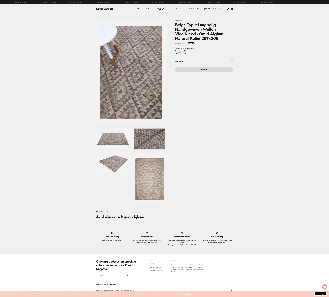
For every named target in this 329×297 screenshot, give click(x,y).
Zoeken (152, 260)
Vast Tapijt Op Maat (160, 9)
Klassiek (140, 9)
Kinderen (149, 9)
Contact (191, 9)
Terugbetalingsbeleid (156, 270)
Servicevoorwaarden (156, 267)
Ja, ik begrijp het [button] (320, 294)
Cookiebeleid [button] (187, 294)
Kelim (171, 9)
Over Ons (152, 264)
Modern (131, 9)
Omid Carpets (179, 20)
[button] (324, 286)
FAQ (198, 9)
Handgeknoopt (180, 9)
